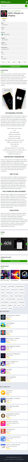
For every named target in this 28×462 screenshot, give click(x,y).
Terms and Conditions (19, 459)
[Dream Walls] (14, 371)
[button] (26, 6)
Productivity (3, 305)
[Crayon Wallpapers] (14, 325)
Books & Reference (20, 286)
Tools (23, 305)
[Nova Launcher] (14, 333)
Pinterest (14, 62)
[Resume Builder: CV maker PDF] (14, 400)
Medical (2, 299)
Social (15, 305)
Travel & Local (4, 308)
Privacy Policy (11, 459)
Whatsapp (24, 62)
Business (2, 289)
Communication (14, 289)
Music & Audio (20, 299)
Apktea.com (19, 457)
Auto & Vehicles (11, 286)
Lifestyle (11, 295)
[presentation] (1, 244)
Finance (16, 292)
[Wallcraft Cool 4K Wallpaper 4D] (14, 356)
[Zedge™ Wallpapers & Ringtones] (14, 348)
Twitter (8, 62)
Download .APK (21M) (15, 261)
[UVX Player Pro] (14, 393)
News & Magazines (5, 302)
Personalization (13, 302)
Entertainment (10, 292)
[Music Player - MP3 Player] (14, 423)
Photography (21, 302)
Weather (10, 308)
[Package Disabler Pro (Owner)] (14, 416)
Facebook (3, 62)
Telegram (19, 62)
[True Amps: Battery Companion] (14, 317)
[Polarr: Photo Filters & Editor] (14, 408)
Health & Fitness (4, 295)
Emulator (3, 292)
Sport (19, 305)
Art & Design (3, 286)
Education (22, 289)
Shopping (10, 305)
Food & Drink (22, 292)
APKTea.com (5, 2)
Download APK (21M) (15, 66)
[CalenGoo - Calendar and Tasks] (14, 446)
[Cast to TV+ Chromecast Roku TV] (14, 439)
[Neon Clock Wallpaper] (14, 379)
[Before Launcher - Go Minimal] (14, 340)
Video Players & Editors (10, 299)
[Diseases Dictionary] (14, 431)
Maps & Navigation (19, 295)
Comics (7, 289)
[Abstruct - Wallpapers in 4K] (14, 363)
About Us (6, 459)
